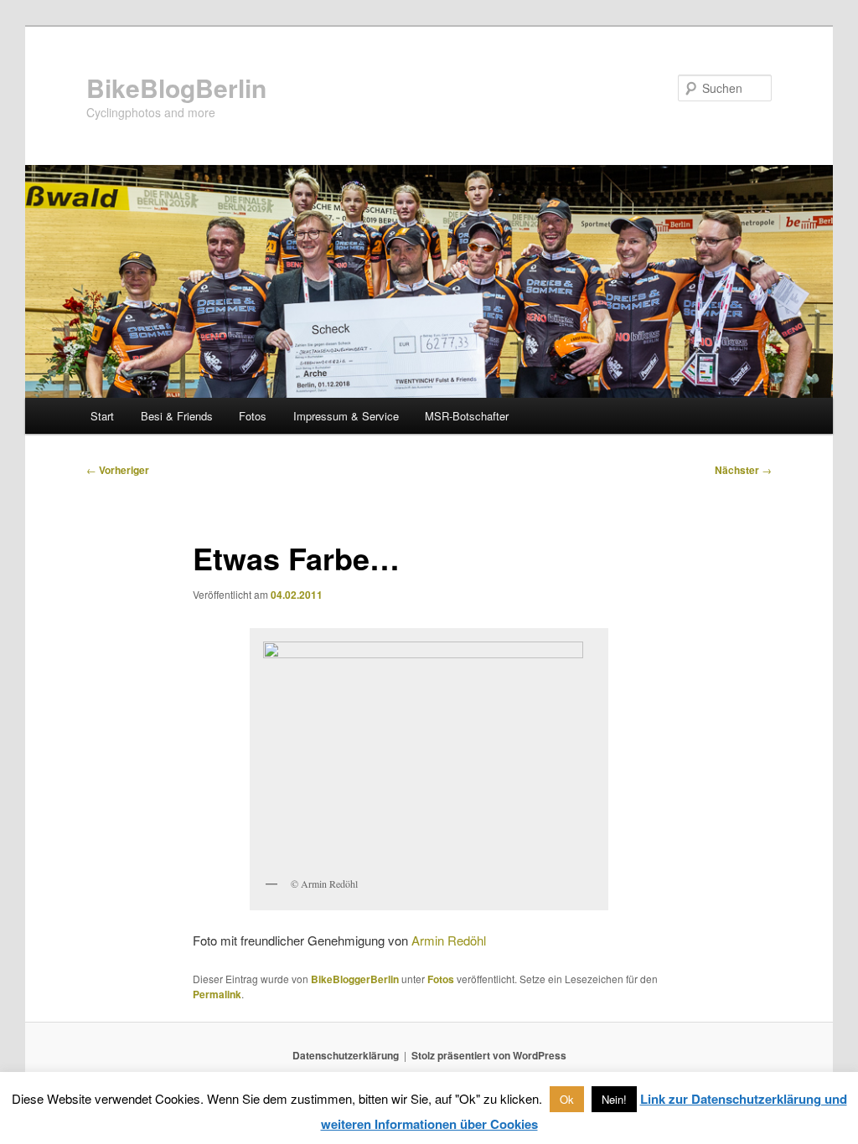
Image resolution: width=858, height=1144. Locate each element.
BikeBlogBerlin (176, 88)
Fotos (252, 416)
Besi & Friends (177, 416)
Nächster (743, 469)
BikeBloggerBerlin (355, 979)
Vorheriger (117, 469)
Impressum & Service (346, 416)
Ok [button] (567, 1099)
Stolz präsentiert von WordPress (488, 1055)
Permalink (217, 994)
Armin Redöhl (448, 940)
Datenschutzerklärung (345, 1055)
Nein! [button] (614, 1099)
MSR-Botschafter (467, 416)
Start (102, 416)
